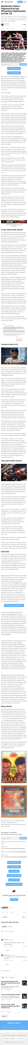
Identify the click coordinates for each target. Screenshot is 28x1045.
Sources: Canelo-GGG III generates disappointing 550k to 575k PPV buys (10, 1006)
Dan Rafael (6, 23)
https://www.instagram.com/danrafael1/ (15, 848)
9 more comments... (5, 970)
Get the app (14, 899)
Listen (25, 24)
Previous (5, 917)
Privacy (12, 1035)
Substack (7, 1042)
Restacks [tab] (10, 926)
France (5, 939)
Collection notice (22, 1035)
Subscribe (20, 2)
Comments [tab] (4, 926)
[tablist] (7, 926)
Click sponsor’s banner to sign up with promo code (14, 225)
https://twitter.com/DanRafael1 (19, 852)
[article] (14, 986)
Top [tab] (2, 977)
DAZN (4, 375)
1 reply (7, 950)
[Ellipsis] (26, 939)
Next (23, 917)
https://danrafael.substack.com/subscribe (13, 834)
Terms (16, 1035)
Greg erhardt (7, 955)
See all (4, 1016)
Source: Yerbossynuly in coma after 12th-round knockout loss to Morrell (10, 983)
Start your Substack (10, 1038)
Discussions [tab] (11, 977)
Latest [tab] (6, 977)
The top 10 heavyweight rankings (10, 994)
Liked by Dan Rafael (9, 940)
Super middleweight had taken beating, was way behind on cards (10, 987)
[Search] (25, 977)
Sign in (25, 2)
